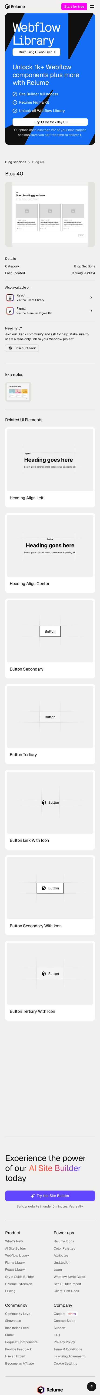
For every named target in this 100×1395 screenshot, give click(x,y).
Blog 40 (38, 162)
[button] (91, 1386)
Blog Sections (15, 162)
